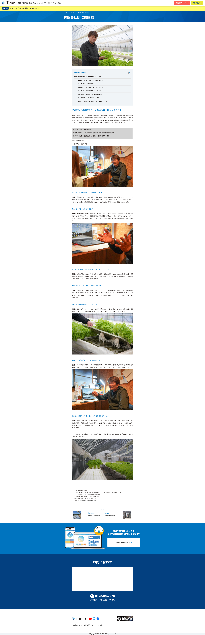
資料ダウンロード (183, 3)
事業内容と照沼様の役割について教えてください (90, 80)
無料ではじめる (197, 3)
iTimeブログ (48, 3)
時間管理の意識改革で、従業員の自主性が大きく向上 (87, 76)
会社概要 (87, 625)
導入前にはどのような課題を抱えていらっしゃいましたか (92, 87)
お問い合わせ (77, 625)
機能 (19, 3)
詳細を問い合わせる (123, 542)
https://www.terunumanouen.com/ (86, 500)
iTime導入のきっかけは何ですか (86, 83)
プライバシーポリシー (99, 625)
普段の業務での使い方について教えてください (90, 94)
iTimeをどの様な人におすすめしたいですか (89, 97)
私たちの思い (57, 3)
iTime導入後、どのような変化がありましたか (89, 90)
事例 (30, 3)
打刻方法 (25, 3)
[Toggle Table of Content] (129, 73)
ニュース (40, 3)
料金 (34, 3)
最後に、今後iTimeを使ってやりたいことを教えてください (93, 101)
